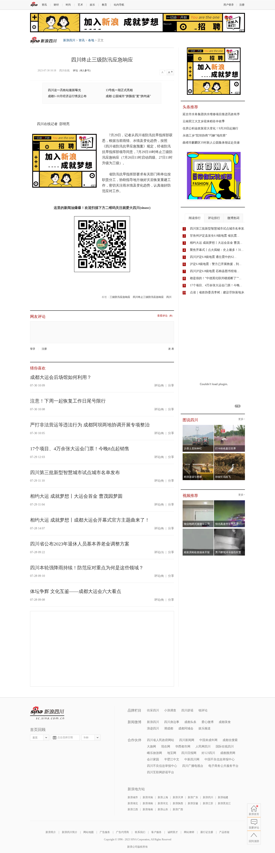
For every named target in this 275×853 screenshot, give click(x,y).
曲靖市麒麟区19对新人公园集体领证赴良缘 (211, 142)
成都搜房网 (227, 753)
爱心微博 (208, 722)
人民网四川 (203, 746)
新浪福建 (223, 797)
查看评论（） (165, 315)
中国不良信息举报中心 (220, 759)
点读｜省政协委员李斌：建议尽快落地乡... (218, 292)
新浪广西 (178, 809)
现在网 (165, 746)
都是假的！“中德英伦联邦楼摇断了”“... (215, 278)
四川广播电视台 (192, 765)
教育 (104, 4)
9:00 (86, 737)
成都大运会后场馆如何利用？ (61, 377)
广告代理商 (122, 832)
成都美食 (225, 722)
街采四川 (153, 710)
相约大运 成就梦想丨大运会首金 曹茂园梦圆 (76, 496)
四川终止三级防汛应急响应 (148, 297)
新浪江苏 (208, 803)
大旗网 (151, 746)
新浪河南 (148, 797)
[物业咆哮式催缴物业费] (210, 501)
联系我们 (140, 832)
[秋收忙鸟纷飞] (229, 454)
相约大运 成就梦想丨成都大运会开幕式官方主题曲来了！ (90, 520)
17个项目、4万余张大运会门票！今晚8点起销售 (79, 448)
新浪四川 (43, 40)
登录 (32, 348)
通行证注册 (206, 832)
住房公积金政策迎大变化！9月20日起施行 (210, 128)
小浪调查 (170, 710)
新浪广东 (193, 797)
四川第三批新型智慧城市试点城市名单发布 (75, 472)
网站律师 (189, 832)
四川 (168, 297)
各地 (91, 40)
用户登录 (228, 4)
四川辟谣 (187, 710)
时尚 (68, 4)
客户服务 (156, 832)
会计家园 (153, 759)
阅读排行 (195, 218)
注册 (241, 4)
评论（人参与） (82, 70)
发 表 (171, 349)
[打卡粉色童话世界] (229, 426)
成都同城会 (185, 728)
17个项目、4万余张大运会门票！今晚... (216, 285)
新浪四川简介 (69, 832)
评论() (159, 385)
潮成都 (168, 728)
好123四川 (208, 753)
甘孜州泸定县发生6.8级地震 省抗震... (214, 235)
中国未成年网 (208, 740)
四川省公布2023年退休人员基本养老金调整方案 (79, 544)
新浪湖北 (133, 803)
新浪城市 (133, 797)
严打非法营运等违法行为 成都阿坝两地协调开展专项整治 (90, 424)
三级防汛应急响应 (120, 297)
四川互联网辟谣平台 (160, 772)
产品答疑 (224, 832)
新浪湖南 (148, 803)
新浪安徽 (193, 803)
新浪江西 (133, 809)
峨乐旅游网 (154, 753)
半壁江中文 (171, 759)
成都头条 (190, 722)
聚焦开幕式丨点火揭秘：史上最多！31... (217, 249)
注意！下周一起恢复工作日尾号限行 (68, 401)
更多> (241, 419)
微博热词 (233, 218)
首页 (35, 737)
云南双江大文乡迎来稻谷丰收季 (204, 121)
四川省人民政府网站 (160, 740)
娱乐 (92, 4)
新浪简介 (51, 832)
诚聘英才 (173, 832)
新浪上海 (163, 797)
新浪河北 (163, 803)
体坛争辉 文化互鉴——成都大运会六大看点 (75, 591)
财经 (56, 4)
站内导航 (119, 4)
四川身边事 (171, 722)
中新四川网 (191, 759)
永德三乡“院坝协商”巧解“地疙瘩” (205, 135)
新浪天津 (178, 797)
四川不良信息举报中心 (162, 765)
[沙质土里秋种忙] (198, 426)
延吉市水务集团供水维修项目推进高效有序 (211, 114)
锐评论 (203, 710)
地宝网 (171, 753)
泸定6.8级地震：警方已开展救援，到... (215, 264)
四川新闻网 (186, 740)
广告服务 (105, 832)
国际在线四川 (225, 746)
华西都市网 (182, 746)
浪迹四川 (153, 728)
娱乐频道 (205, 728)
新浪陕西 (178, 803)
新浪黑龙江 (224, 803)
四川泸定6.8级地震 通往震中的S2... (213, 257)
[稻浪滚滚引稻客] (198, 454)
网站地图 (88, 832)
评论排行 (214, 218)
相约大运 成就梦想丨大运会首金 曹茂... (216, 242)
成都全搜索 (230, 740)
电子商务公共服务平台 (223, 765)
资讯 (44, 4)
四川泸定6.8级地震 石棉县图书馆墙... (214, 271)
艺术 (80, 4)
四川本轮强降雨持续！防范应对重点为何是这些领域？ (87, 567)
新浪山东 (163, 809)
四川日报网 (188, 753)
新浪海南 (148, 809)
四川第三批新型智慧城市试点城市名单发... (218, 228)
